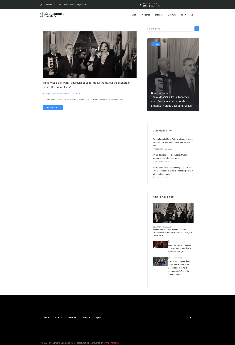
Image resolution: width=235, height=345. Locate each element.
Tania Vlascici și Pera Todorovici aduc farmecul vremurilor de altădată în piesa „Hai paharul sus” (173, 142)
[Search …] (192, 15)
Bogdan (49, 93)
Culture (156, 44)
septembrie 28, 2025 (65, 93)
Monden (159, 15)
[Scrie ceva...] (170, 29)
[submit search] (196, 28)
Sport (183, 15)
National (146, 15)
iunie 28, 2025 (161, 177)
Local (134, 15)
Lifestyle (172, 15)
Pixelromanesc (113, 343)
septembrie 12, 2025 (163, 161)
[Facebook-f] (140, 5)
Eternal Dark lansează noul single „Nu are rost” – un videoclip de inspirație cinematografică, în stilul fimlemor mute (173, 170)
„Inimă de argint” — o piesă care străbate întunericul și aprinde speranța (179, 248)
